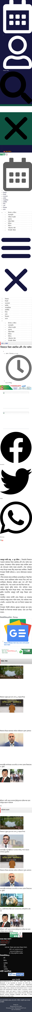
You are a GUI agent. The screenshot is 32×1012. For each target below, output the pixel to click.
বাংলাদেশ (5, 196)
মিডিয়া (9, 223)
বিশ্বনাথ (5, 192)
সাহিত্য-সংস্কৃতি (12, 217)
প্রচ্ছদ (6, 343)
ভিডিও (9, 226)
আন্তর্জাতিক (5, 200)
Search (30, 105)
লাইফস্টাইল (11, 221)
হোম (2, 343)
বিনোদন (5, 207)
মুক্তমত (10, 219)
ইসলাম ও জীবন (12, 212)
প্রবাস (4, 209)
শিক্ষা (4, 204)
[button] (16, 87)
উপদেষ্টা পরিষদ (12, 230)
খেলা (4, 206)
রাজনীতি (5, 202)
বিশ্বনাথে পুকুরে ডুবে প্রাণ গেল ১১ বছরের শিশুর (12, 697)
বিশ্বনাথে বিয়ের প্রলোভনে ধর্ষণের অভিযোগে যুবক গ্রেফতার (15, 731)
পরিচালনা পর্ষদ (12, 228)
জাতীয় (4, 198)
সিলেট (4, 194)
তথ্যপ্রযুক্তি (10, 215)
